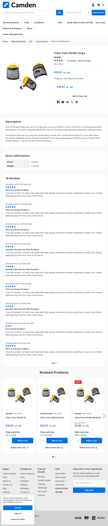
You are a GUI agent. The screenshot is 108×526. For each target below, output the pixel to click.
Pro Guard (42, 491)
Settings (17, 508)
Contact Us (7, 484)
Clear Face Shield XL (16, 417)
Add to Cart (98, 12)
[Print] (67, 102)
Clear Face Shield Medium (88, 417)
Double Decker (44, 480)
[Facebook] (58, 102)
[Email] (63, 102)
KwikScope (42, 487)
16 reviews (71, 60)
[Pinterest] (76, 102)
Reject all (17, 513)
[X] (72, 102)
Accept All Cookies (18, 519)
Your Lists (100, 22)
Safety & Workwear (12, 28)
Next (53, 363)
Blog (5, 488)
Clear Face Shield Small (52, 417)
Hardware (39, 22)
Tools (26, 22)
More (29, 28)
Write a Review (84, 60)
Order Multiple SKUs (13, 34)
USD (60, 22)
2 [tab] (55, 456)
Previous (3, 416)
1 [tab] (53, 456)
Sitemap (6, 492)
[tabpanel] (19, 415)
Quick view (19, 394)
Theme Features (11, 22)
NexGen (41, 476)
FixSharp (41, 484)
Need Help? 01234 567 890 (80, 22)
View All (41, 495)
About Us (7, 481)
